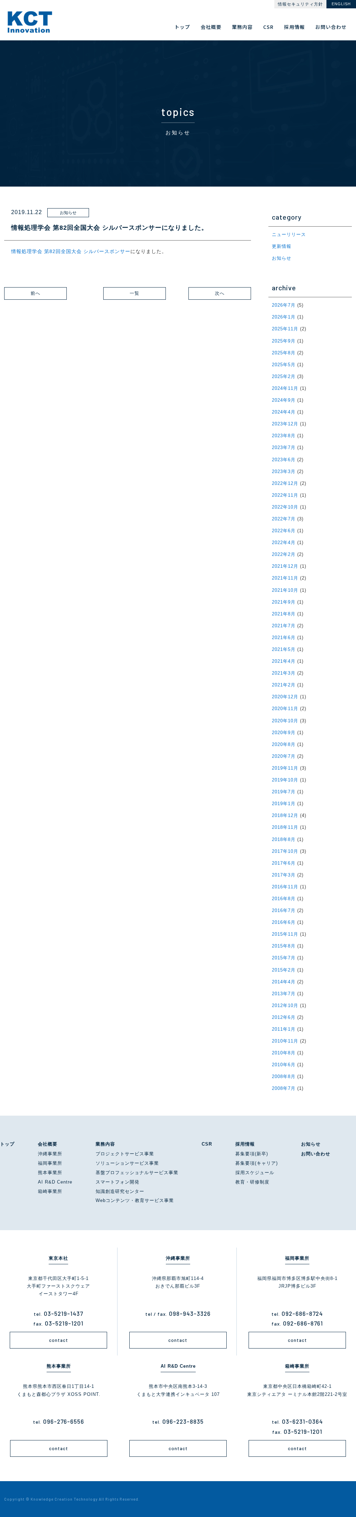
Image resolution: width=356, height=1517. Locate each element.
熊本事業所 (50, 1172)
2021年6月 (284, 637)
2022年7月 (284, 518)
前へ (35, 293)
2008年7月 (284, 1088)
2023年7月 (284, 447)
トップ (7, 1144)
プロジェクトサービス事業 (125, 1153)
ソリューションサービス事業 (127, 1163)
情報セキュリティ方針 (300, 4)
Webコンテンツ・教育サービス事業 (135, 1200)
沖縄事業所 (50, 1153)
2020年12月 (285, 696)
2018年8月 (284, 839)
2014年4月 (284, 981)
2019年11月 (285, 768)
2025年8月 (284, 352)
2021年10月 (285, 590)
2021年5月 (284, 649)
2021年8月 (284, 613)
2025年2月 (284, 376)
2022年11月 (285, 495)
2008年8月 (284, 1076)
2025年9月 (284, 341)
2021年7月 (284, 625)
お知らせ (281, 258)
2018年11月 (285, 827)
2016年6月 (284, 922)
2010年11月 (285, 1041)
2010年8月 (284, 1052)
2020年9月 (284, 732)
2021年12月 (285, 566)
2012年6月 (284, 1017)
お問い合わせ (315, 1153)
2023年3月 (284, 471)
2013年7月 (284, 993)
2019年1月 (284, 803)
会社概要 (47, 1144)
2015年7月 (284, 957)
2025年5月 (284, 364)
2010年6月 (284, 1064)
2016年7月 (284, 910)
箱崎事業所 (50, 1191)
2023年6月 (284, 459)
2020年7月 (284, 756)
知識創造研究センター (120, 1191)
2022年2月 (284, 554)
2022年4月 (284, 542)
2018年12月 (285, 815)
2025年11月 (285, 328)
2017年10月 (285, 851)
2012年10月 (285, 1005)
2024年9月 (284, 400)
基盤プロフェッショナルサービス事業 (137, 1172)
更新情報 (281, 246)
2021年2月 (284, 684)
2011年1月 (284, 1029)
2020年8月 (284, 744)
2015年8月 (284, 946)
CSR (207, 1144)
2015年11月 (285, 934)
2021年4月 (284, 661)
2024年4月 (284, 412)
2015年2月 (284, 970)
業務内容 (105, 1144)
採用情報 (245, 1144)
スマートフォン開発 (117, 1182)
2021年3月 (284, 673)
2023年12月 (285, 423)
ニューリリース (289, 234)
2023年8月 (284, 435)
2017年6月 (284, 863)
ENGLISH (341, 4)
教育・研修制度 (252, 1182)
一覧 (134, 293)
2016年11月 (285, 886)
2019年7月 (284, 791)
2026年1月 (284, 317)
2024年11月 (285, 388)
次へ (220, 293)
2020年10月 (285, 720)
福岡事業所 (50, 1163)
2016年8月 (284, 898)
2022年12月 (285, 483)
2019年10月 (285, 780)
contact (58, 1340)
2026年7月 (284, 305)
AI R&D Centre (55, 1182)
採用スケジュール (254, 1172)
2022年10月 (285, 507)
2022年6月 (284, 530)
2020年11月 (285, 708)
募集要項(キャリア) (256, 1163)
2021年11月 (285, 578)
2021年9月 (284, 602)
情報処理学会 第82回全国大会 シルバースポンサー (70, 251)
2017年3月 (284, 875)
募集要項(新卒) (251, 1153)
